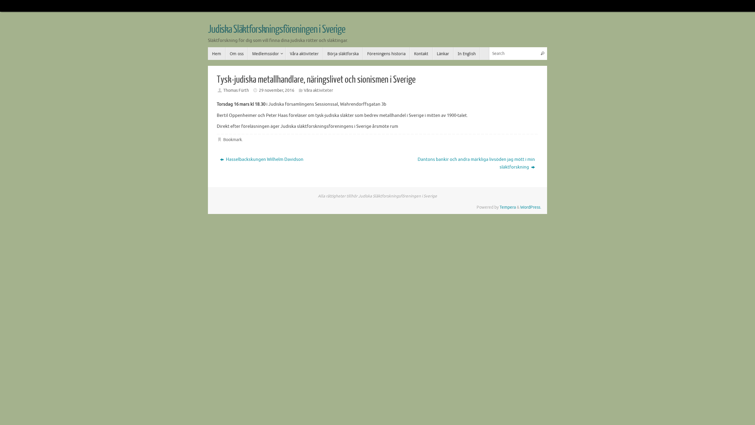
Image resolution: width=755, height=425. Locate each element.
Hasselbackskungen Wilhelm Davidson (264, 159)
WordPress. (530, 207)
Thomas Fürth (236, 90)
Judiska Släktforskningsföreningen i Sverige (276, 29)
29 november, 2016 (276, 90)
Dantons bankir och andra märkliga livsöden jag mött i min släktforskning (476, 163)
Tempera (508, 207)
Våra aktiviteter (318, 90)
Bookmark (232, 139)
